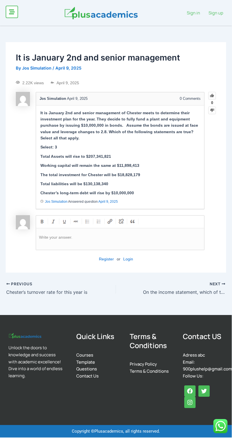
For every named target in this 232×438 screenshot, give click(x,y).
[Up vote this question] (212, 96)
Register (106, 259)
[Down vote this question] (212, 110)
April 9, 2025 (108, 202)
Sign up (216, 13)
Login (128, 259)
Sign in (193, 13)
